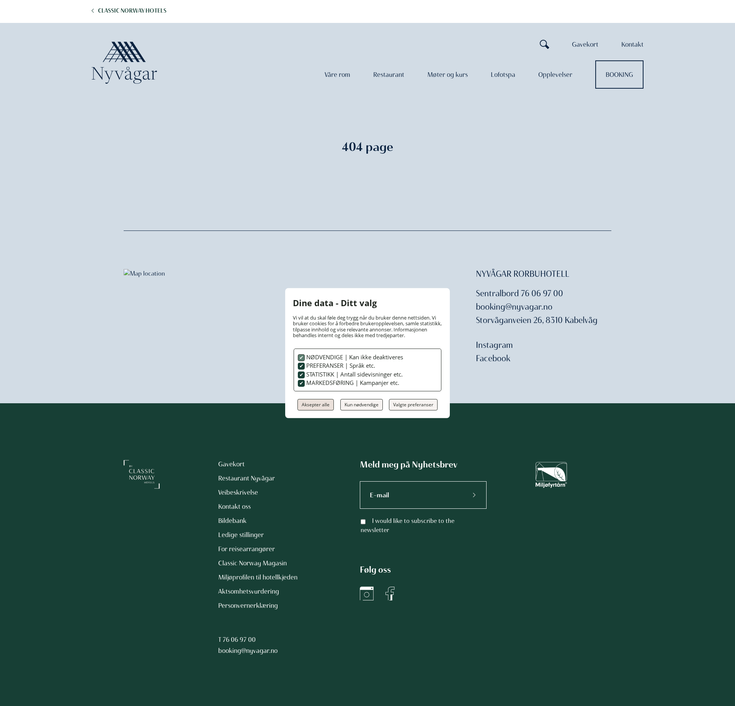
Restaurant (388, 74)
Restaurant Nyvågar (246, 478)
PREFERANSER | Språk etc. (340, 365)
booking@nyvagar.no (514, 307)
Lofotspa (503, 74)
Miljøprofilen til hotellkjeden (257, 577)
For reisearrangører (246, 549)
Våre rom (337, 74)
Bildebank (232, 520)
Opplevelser (555, 74)
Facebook (493, 358)
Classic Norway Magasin (252, 563)
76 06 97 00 (239, 639)
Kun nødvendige (362, 404)
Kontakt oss (234, 506)
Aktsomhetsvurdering (248, 591)
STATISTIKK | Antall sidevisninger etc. (354, 374)
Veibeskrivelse (238, 492)
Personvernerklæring (248, 605)
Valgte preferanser (413, 404)
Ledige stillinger (241, 535)
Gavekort (585, 44)
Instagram (494, 345)
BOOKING (619, 74)
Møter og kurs (447, 74)
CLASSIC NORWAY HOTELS (132, 10)
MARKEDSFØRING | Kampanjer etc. (352, 382)
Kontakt (632, 44)
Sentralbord (497, 293)
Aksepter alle (316, 404)
